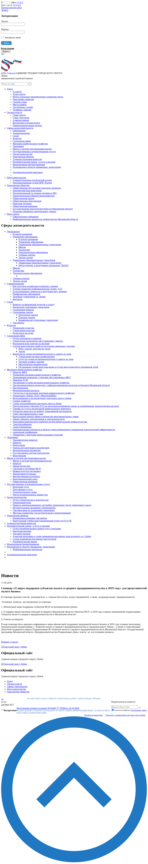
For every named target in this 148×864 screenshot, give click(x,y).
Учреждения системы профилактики (36, 356)
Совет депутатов (21, 117)
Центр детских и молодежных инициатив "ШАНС (43, 265)
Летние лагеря (25, 257)
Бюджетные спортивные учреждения (31, 307)
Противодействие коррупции (27, 190)
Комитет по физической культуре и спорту (34, 304)
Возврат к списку (9, 642)
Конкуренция (19, 455)
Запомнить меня (13, 37)
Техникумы (24, 250)
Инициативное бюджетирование (29, 164)
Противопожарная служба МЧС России (32, 183)
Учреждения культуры (24, 330)
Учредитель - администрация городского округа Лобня (125, 715)
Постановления (20, 388)
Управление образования (25, 237)
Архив (21, 351)
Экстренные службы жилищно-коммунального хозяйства (41, 382)
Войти (4, 10)
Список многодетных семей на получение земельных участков (44, 346)
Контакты (17, 299)
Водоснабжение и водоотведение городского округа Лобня (42, 398)
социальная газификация (25, 432)
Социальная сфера (22, 141)
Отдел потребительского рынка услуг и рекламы (37, 528)
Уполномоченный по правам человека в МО (35, 193)
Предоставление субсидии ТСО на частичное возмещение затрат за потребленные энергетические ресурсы (66, 406)
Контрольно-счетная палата (26, 123)
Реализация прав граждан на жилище (31, 343)
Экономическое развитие (25, 440)
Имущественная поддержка (26, 476)
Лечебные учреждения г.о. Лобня (29, 296)
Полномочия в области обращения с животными (37, 167)
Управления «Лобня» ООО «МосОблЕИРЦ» (35, 395)
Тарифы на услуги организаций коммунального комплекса (42, 408)
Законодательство (21, 466)
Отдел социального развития (27, 338)
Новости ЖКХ (20, 372)
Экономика (18, 146)
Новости (17, 442)
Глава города (19, 115)
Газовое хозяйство (22, 401)
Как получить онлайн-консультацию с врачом (35, 286)
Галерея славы (20, 102)
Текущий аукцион (21, 534)
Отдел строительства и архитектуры (31, 500)
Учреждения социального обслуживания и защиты (38, 341)
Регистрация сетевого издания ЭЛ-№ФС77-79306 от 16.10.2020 (48, 708)
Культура (17, 138)
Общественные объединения (27, 201)
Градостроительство (23, 154)
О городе (17, 91)
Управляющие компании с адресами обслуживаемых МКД (42, 377)
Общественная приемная (25, 206)
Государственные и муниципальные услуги (34, 151)
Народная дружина (22, 203)
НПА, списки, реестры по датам (34, 349)
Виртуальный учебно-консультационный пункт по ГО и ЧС (42, 521)
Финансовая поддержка (24, 474)
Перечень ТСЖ (20, 380)
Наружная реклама (22, 531)
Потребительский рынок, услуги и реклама (34, 162)
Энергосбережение (22, 427)
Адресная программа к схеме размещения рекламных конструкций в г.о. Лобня (52, 536)
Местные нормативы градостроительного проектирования (42, 513)
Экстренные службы (23, 107)
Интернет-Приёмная (11, 56)
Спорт (16, 136)
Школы (22, 247)
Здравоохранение (21, 133)
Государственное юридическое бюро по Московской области (43, 209)
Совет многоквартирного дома (28, 414)
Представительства (16, 177)
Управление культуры (23, 328)
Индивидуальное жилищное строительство (34, 507)
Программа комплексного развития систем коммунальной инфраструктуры (50, 421)
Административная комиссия (27, 159)
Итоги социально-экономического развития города (38, 97)
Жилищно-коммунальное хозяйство (30, 143)
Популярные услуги (23, 489)
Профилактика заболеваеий (26, 294)
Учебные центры (26, 255)
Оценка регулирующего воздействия (31, 448)
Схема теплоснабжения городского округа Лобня (37, 403)
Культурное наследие (23, 333)
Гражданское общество (18, 185)
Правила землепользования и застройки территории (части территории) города (52, 505)
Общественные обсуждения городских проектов (37, 188)
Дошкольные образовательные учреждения (39, 244)
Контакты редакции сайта (93, 715)
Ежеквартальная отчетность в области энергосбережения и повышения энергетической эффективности (64, 429)
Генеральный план (22, 502)
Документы (18, 322)
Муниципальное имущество (27, 450)
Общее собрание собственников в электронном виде (39, 419)
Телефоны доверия (22, 110)
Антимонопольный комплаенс (28, 172)
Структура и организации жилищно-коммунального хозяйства (44, 393)
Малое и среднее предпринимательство (32, 149)
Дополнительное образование (33, 252)
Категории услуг (21, 487)
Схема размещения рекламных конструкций (34, 539)
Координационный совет (25, 479)
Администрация (21, 120)
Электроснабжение (22, 424)
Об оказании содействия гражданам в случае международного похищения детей (58, 367)
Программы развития (23, 99)
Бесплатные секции (28, 315)
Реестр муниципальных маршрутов (30, 494)
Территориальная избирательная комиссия (33, 196)
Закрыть (6, 51)
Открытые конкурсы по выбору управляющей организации (42, 411)
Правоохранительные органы (27, 125)
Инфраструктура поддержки (27, 471)
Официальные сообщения (25, 216)
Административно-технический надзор (32, 180)
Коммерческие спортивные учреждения (38, 320)
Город (10, 89)
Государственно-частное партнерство (31, 453)
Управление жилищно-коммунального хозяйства (37, 375)
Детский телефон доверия (31, 362)
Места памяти (19, 104)
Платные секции (26, 317)
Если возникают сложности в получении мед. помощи (40, 291)
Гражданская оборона (23, 156)
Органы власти (14, 112)
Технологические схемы (25, 492)
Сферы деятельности (17, 686)
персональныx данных (139, 710)
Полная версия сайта (11, 7)
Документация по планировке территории (34, 510)
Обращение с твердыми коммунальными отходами (38, 435)
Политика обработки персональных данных (34, 211)
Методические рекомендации (33, 364)
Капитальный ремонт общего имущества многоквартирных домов (45, 416)
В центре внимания (22, 234)
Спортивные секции (23, 312)
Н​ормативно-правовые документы (30, 518)
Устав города (19, 94)
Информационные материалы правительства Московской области (45, 219)
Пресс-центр (13, 214)
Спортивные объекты (23, 309)
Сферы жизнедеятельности (20, 128)
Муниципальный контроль (26, 390)
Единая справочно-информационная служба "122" (38, 289)
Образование (19, 130)
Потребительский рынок (25, 541)
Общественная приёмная (25, 481)
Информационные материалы (27, 549)
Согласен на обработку (130, 710)
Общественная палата (23, 198)
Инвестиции (19, 445)
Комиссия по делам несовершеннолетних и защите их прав (42, 354)
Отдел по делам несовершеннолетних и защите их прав (45, 359)
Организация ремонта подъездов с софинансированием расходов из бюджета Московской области (61, 385)
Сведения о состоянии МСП (27, 468)
